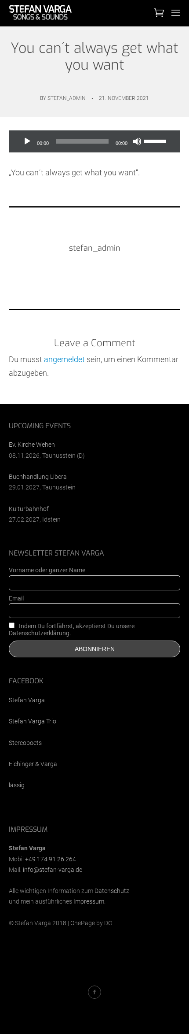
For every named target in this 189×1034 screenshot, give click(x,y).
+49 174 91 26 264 (50, 859)
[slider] (156, 140)
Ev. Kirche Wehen (32, 444)
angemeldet (64, 359)
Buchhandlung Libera (38, 476)
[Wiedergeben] (27, 141)
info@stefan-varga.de (52, 869)
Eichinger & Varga (33, 763)
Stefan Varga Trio (32, 721)
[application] (94, 141)
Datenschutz (111, 890)
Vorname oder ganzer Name (47, 570)
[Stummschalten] (137, 141)
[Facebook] (94, 992)
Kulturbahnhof (29, 508)
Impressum (88, 901)
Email (16, 598)
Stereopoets (25, 742)
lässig (17, 785)
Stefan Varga (27, 700)
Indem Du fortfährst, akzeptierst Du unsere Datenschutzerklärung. (71, 630)
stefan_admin (66, 98)
